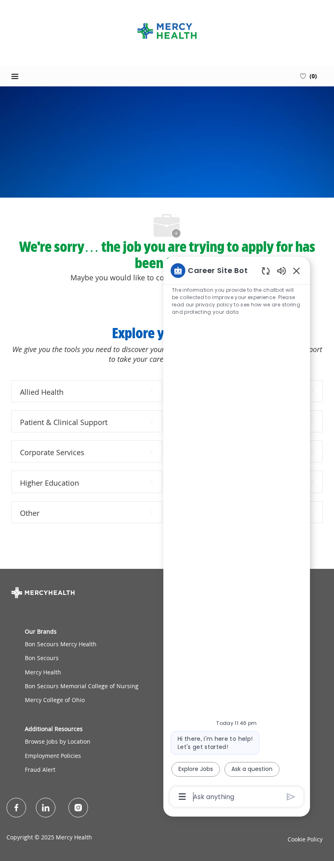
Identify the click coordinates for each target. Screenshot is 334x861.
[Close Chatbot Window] (296, 270)
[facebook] (16, 807)
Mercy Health (43, 672)
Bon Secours (42, 658)
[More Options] (182, 797)
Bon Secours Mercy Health (61, 644)
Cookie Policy (305, 839)
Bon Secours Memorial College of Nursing (81, 686)
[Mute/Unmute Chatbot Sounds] (281, 270)
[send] (291, 797)
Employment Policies (53, 756)
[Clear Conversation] (266, 270)
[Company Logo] (166, 31)
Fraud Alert (40, 769)
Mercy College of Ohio (55, 700)
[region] (236, 533)
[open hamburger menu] (15, 76)
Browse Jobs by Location (57, 741)
